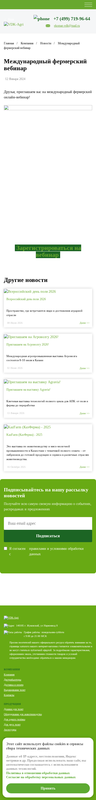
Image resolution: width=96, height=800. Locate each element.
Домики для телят (13, 709)
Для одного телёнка (14, 719)
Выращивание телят (14, 689)
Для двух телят (12, 724)
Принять (48, 788)
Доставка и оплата (13, 684)
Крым (11, 19)
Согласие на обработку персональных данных (41, 777)
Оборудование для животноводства (23, 714)
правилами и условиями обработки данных (56, 551)
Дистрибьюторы (12, 679)
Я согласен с (46, 551)
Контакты (9, 695)
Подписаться (48, 536)
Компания (9, 674)
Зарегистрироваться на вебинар (48, 251)
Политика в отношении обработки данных (38, 773)
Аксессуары (10, 729)
